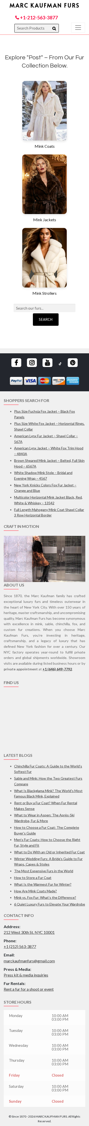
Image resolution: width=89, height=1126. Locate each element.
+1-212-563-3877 (38, 17)
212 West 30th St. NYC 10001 (29, 932)
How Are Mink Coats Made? (35, 891)
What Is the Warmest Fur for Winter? (42, 884)
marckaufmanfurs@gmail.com (29, 960)
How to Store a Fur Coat (32, 877)
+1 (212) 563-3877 (20, 946)
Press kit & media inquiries (26, 975)
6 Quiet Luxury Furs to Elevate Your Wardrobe (49, 904)
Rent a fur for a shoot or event (29, 989)
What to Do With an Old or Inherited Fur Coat (49, 852)
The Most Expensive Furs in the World (43, 871)
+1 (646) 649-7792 (57, 669)
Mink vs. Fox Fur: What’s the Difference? (45, 897)
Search (46, 319)
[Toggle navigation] (78, 28)
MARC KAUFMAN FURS (45, 5)
